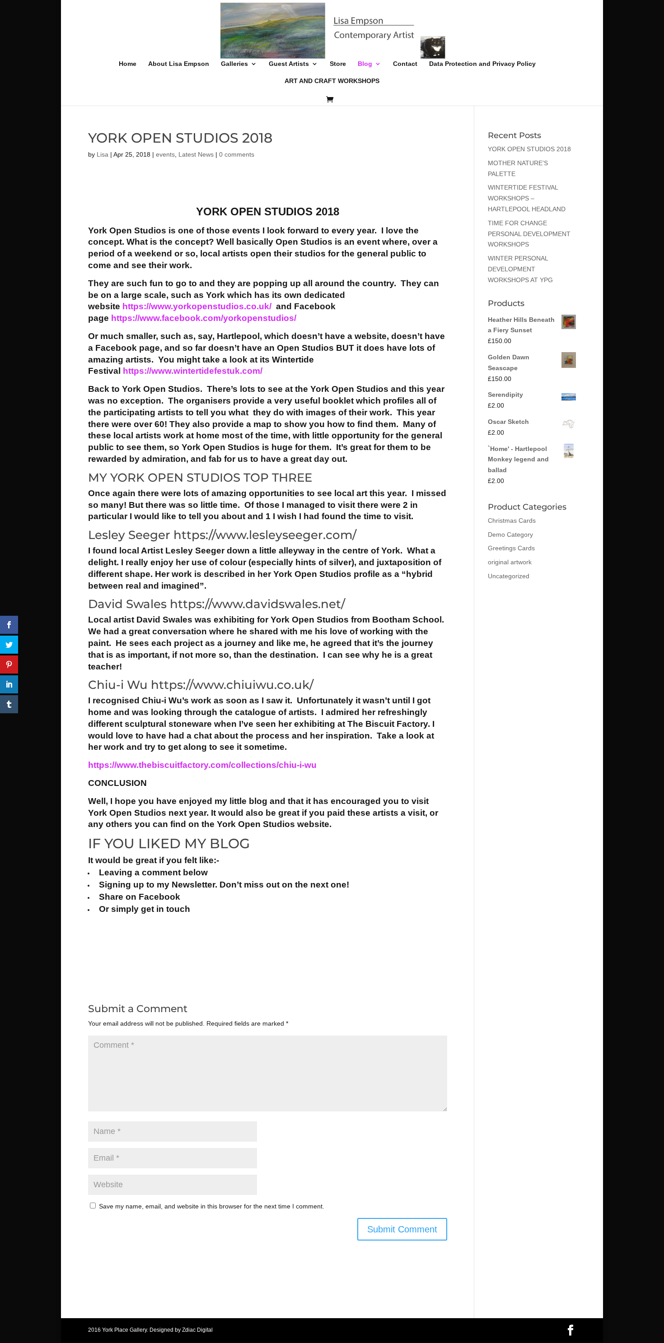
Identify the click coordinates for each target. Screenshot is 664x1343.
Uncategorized (508, 576)
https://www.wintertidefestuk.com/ (192, 371)
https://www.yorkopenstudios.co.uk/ (196, 306)
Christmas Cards (512, 520)
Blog (365, 63)
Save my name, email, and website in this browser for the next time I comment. (211, 1206)
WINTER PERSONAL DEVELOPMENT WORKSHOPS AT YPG (520, 269)
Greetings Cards (511, 548)
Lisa (102, 154)
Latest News (196, 154)
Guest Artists (289, 63)
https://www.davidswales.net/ (257, 604)
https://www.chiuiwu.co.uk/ (232, 685)
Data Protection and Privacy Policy (482, 63)
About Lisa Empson (178, 63)
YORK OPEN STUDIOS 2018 (529, 149)
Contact (405, 63)
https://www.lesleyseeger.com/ (264, 535)
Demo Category (510, 534)
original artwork (510, 562)
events (165, 154)
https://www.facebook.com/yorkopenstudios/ (203, 318)
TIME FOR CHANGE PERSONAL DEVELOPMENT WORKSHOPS (529, 233)
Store (338, 63)
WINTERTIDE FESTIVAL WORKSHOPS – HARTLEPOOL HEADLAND (527, 198)
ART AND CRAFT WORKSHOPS (332, 81)
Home (127, 63)
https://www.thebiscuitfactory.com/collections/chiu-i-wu (202, 765)
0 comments (236, 154)
